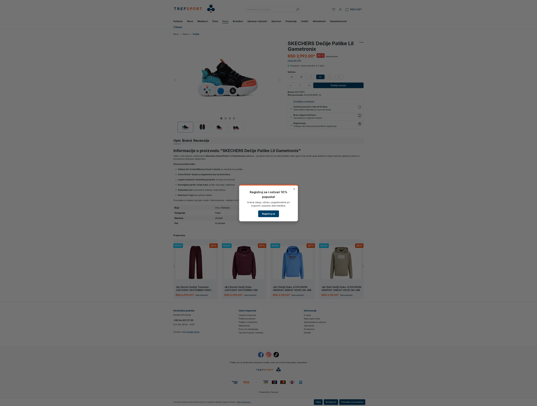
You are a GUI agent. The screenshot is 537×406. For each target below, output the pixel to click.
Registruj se (268, 213)
